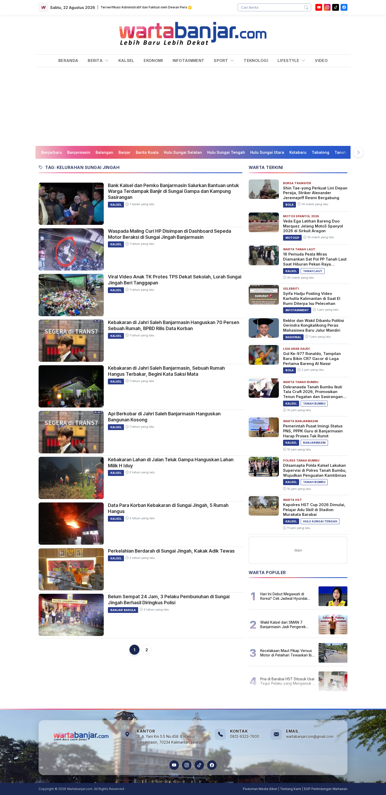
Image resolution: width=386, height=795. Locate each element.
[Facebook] (344, 7)
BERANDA (68, 60)
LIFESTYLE (289, 60)
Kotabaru (297, 152)
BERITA (96, 60)
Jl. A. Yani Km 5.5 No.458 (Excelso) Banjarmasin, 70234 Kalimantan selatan (170, 739)
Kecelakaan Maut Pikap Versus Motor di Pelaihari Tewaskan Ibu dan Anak (287, 653)
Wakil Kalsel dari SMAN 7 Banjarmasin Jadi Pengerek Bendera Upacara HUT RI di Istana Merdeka (283, 624)
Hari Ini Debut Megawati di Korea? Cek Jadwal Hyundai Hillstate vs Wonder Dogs (283, 596)
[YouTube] (318, 7)
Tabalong (320, 152)
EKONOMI (153, 60)
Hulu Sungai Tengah (226, 152)
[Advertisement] (193, 106)
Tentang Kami (290, 789)
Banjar (124, 152)
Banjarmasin (78, 152)
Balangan (104, 152)
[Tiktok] (335, 7)
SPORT (221, 60)
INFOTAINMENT (189, 60)
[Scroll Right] (358, 152)
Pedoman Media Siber (260, 789)
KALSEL (126, 60)
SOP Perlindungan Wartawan (325, 789)
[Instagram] (327, 7)
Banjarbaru (51, 152)
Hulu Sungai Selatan (183, 152)
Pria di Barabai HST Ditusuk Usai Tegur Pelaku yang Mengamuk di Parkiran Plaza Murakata (287, 681)
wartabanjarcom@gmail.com (309, 736)
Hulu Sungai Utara (267, 152)
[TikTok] (199, 765)
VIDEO (321, 60)
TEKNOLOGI (256, 60)
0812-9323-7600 (244, 736)
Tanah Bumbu (347, 152)
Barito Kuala (147, 152)
